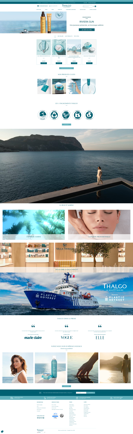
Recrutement (39, 409)
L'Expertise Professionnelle (99, 237)
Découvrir (44, 63)
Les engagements (45, 2)
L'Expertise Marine (33, 237)
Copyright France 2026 (71, 430)
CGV (37, 406)
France (39, 432)
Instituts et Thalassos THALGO (61, 2)
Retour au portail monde (62, 430)
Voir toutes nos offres (66, 68)
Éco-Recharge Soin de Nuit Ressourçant (44, 57)
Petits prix (76, 36)
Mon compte (54, 404)
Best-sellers (60, 36)
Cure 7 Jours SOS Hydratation (74, 56)
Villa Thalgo (52, 2)
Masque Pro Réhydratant (89, 56)
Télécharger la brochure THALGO (57, 409)
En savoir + (66, 124)
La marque (39, 2)
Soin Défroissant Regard (58, 56)
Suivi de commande (55, 406)
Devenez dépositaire (92, 2)
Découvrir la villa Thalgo (66, 269)
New (55, 36)
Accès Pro (85, 2)
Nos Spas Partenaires (71, 2)
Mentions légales (39, 404)
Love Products (68, 36)
